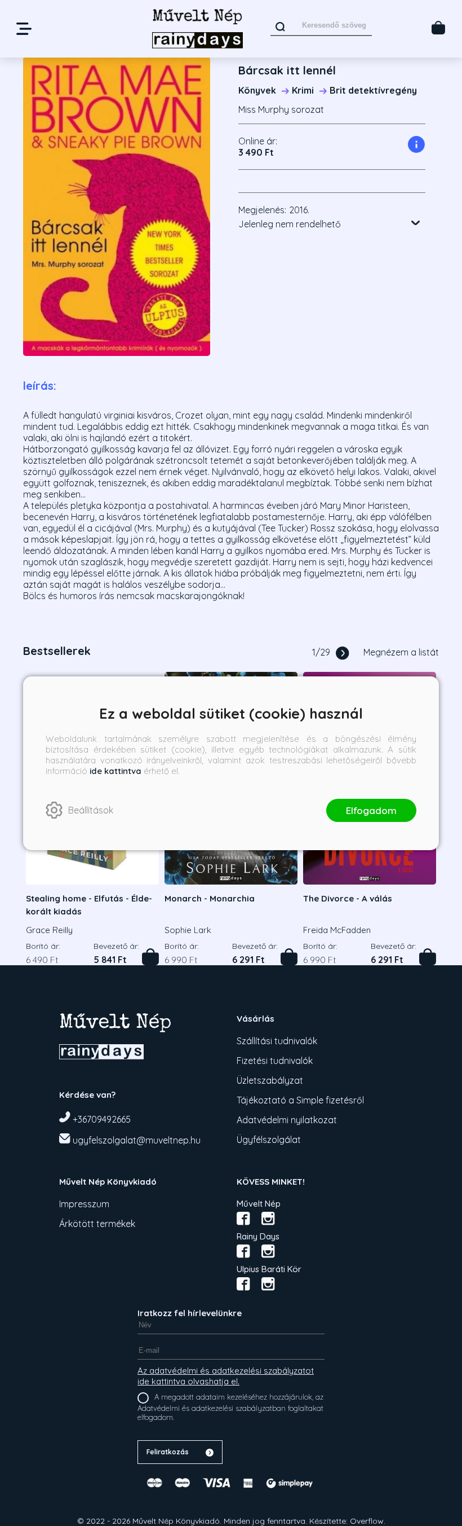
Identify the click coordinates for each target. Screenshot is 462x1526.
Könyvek (257, 90)
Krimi (303, 90)
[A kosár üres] (438, 27)
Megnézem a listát (401, 652)
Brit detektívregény (373, 90)
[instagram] (268, 1218)
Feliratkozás (167, 1452)
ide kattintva (115, 771)
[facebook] (243, 1218)
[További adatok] (416, 223)
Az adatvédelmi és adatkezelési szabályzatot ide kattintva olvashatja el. (225, 1376)
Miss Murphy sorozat (281, 109)
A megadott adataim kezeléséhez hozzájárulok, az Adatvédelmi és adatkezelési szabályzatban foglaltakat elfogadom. (230, 1407)
